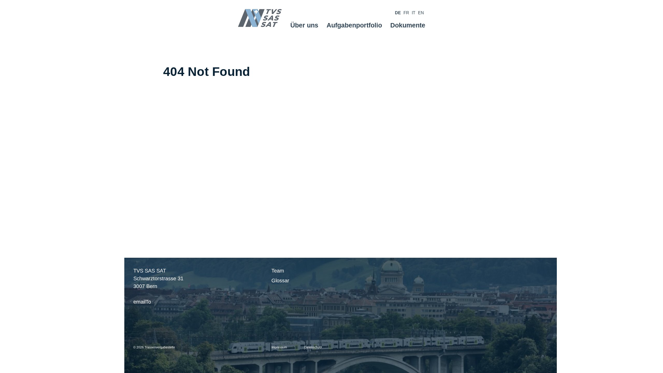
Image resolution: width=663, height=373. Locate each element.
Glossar (280, 280)
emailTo (142, 302)
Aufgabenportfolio (354, 25)
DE (398, 13)
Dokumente (407, 25)
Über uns (304, 25)
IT (413, 13)
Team (277, 271)
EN (421, 13)
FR (406, 13)
